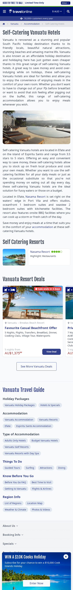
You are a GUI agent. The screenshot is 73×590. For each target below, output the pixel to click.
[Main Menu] (5, 11)
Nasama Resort (35, 196)
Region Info (11, 497)
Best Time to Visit (41, 482)
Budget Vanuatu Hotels (45, 440)
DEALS (64, 3)
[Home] (20, 11)
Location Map (34, 503)
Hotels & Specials (50, 405)
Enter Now (36, 583)
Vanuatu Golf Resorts (17, 446)
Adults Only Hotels (15, 440)
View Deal (52, 351)
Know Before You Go (18, 476)
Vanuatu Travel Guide (23, 390)
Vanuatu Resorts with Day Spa (22, 453)
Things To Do (12, 461)
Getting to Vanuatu (15, 488)
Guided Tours (12, 467)
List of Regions (13, 503)
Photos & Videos (41, 509)
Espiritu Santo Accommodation (33, 426)
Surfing (30, 467)
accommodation (42, 227)
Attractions (46, 467)
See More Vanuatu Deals (36, 366)
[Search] (67, 11)
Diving (61, 467)
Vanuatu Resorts (48, 419)
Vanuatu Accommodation (19, 419)
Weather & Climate (15, 509)
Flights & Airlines (41, 488)
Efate (8, 426)
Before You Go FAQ (15, 482)
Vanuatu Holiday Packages (20, 405)
